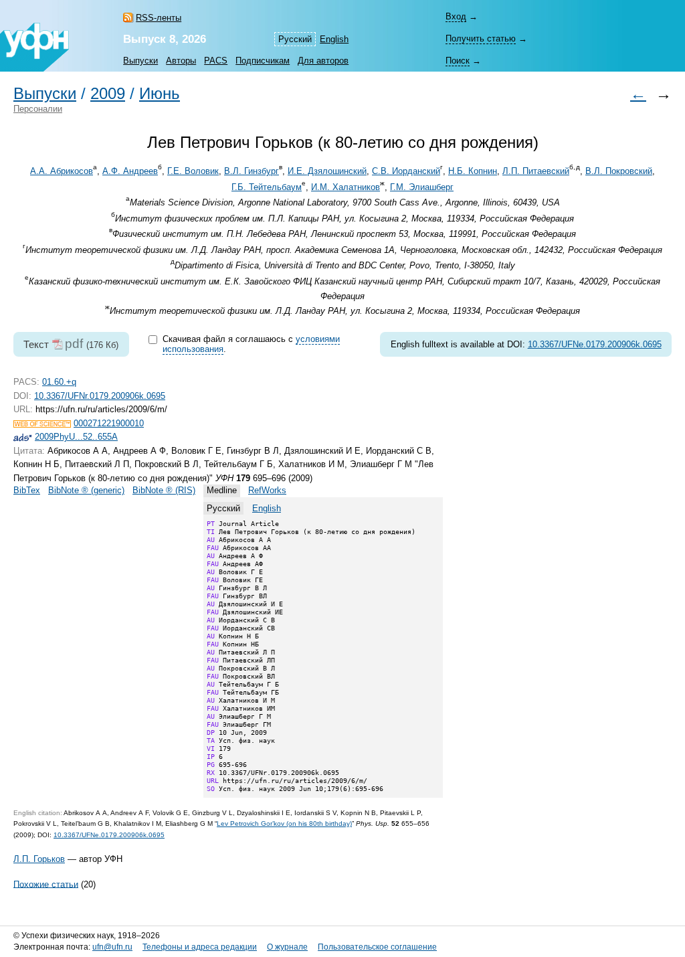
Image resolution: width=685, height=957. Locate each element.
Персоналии (37, 109)
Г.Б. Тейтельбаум (266, 187)
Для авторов (323, 61)
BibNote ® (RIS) (163, 490)
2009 (107, 93)
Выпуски (140, 61)
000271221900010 (109, 423)
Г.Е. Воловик (193, 171)
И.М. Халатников (345, 187)
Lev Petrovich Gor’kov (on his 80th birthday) (284, 823)
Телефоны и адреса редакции (199, 947)
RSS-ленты (158, 18)
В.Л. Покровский (618, 171)
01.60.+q (59, 382)
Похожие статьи (45, 884)
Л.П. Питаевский (535, 171)
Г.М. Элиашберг (422, 187)
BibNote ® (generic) (86, 490)
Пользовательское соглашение (377, 947)
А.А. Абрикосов (61, 171)
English (334, 39)
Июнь (159, 93)
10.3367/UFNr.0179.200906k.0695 (99, 396)
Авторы (181, 61)
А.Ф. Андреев (130, 171)
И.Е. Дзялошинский (327, 171)
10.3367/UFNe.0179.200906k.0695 (595, 344)
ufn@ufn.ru (112, 947)
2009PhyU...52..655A (76, 437)
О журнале (287, 947)
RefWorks (267, 490)
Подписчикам (262, 61)
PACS (215, 61)
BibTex (26, 490)
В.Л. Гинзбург (251, 171)
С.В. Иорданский (406, 171)
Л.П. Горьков (39, 859)
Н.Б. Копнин (472, 171)
